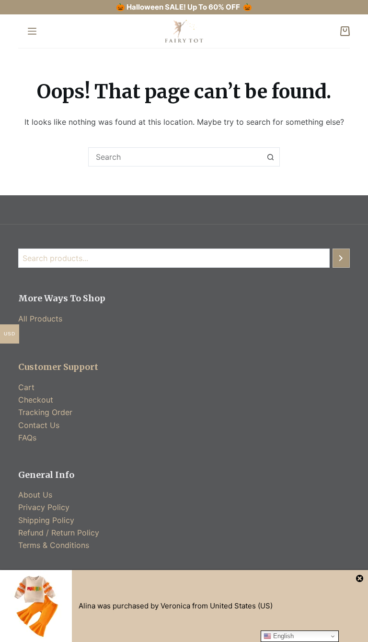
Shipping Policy (46, 520)
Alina (87, 605)
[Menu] (32, 31)
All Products (40, 318)
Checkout (35, 399)
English (282, 636)
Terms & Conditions (53, 545)
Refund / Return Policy (58, 532)
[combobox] (175, 156)
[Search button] (270, 157)
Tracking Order (45, 412)
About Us (35, 494)
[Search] (341, 258)
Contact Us (38, 425)
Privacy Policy (43, 507)
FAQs (27, 437)
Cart (26, 387)
